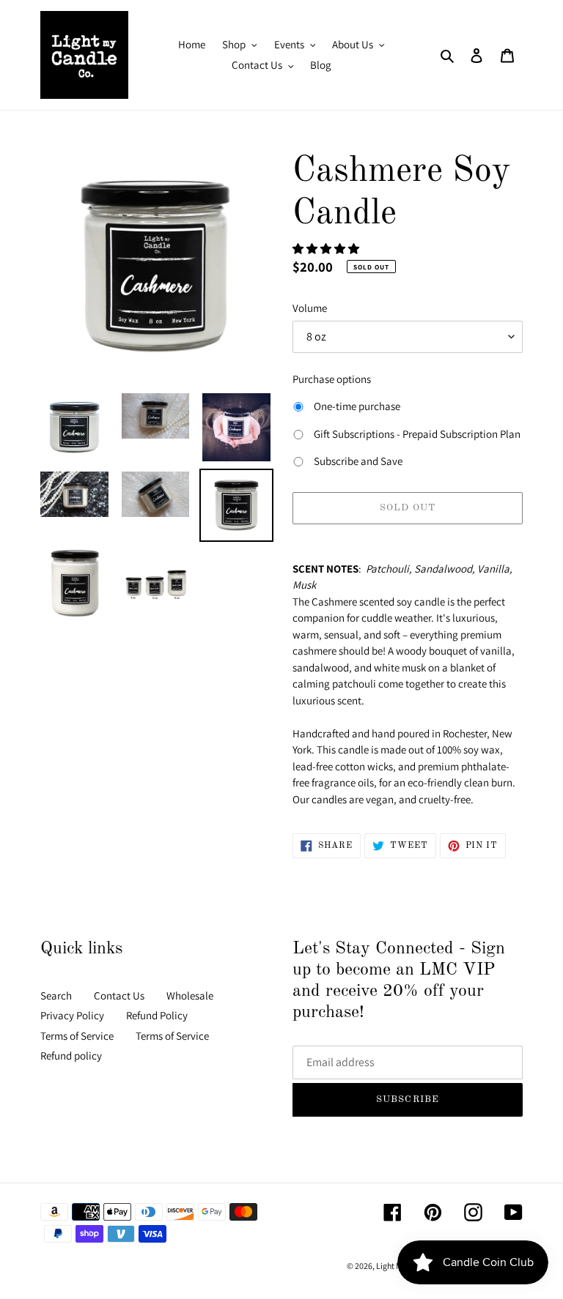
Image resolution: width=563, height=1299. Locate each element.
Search (56, 995)
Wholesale (189, 995)
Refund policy (71, 1055)
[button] (326, 249)
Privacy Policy (72, 1015)
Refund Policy (157, 1015)
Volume (309, 308)
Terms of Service (77, 1036)
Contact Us (119, 995)
